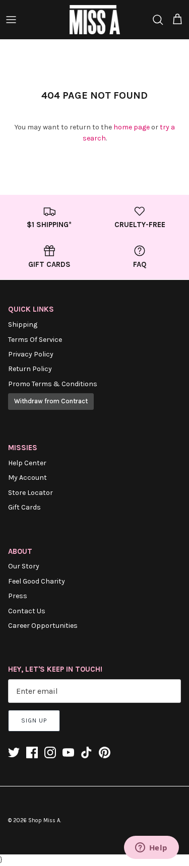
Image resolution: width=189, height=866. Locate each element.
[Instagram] (50, 752)
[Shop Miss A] (95, 19)
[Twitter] (14, 752)
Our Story (23, 566)
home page (131, 127)
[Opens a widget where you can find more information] (151, 848)
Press (17, 596)
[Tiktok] (86, 752)
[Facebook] (32, 752)
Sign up (34, 720)
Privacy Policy (30, 354)
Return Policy (30, 369)
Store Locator (30, 492)
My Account (27, 477)
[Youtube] (68, 752)
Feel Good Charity (36, 581)
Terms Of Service (35, 339)
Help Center (27, 463)
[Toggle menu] (11, 20)
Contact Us (26, 611)
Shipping (22, 324)
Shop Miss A (44, 820)
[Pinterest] (104, 752)
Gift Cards (24, 507)
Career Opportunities (43, 625)
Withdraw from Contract (51, 401)
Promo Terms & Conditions (52, 384)
